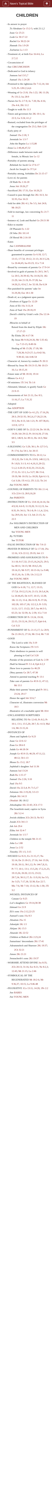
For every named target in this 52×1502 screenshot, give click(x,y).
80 (35, 143)
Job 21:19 (23, 280)
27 (27, 186)
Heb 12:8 (41, 126)
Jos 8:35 (43, 962)
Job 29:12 (23, 433)
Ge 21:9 (22, 907)
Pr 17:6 (15, 450)
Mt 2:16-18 (25, 237)
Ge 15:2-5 (27, 28)
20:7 (33, 608)
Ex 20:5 (39, 271)
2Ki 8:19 (32, 600)
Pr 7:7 (14, 869)
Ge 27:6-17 (34, 165)
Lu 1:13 (23, 49)
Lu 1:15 (30, 143)
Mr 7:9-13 (41, 544)
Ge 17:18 (39, 548)
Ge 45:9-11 (35, 681)
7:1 (28, 587)
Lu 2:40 (17, 148)
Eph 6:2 (39, 664)
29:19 (32, 553)
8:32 (29, 468)
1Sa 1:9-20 (23, 45)
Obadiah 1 (15, 800)
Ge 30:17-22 (21, 37)
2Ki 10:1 (37, 113)
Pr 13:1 (40, 676)
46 (23, 148)
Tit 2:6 (43, 480)
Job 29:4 (18, 826)
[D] (49, 751)
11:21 (14, 608)
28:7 (33, 723)
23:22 (38, 468)
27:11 (14, 472)
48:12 (17, 757)
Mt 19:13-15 (31, 365)
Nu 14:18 (34, 275)
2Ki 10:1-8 (23, 233)
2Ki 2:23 (33, 937)
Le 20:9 (44, 630)
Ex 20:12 (37, 455)
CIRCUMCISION (20, 66)
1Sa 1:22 (33, 92)
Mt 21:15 (20, 728)
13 (42, 506)
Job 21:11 (28, 395)
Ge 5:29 (26, 446)
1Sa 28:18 (28, 310)
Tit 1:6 (32, 382)
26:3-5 (42, 259)
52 (29, 148)
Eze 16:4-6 (34, 54)
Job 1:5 (40, 553)
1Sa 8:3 (28, 915)
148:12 (42, 459)
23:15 (30, 561)
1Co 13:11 (28, 988)
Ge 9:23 (32, 736)
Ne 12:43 (32, 719)
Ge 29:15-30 (43, 220)
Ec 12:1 (22, 472)
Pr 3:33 (42, 604)
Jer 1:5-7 (23, 139)
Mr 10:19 (22, 476)
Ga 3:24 (21, 118)
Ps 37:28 (33, 280)
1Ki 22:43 (27, 805)
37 (18, 984)
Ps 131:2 (16, 96)
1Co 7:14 (39, 263)
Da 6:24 (43, 284)
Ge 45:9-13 (22, 753)
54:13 (24, 566)
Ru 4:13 (21, 421)
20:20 (24, 873)
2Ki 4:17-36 (27, 335)
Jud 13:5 (22, 75)
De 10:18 (44, 429)
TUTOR (20, 540)
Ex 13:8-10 (33, 502)
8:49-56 (32, 344)
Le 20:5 (15, 275)
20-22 (41, 463)
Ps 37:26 (42, 600)
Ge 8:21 (22, 856)
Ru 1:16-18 (23, 182)
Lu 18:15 (19, 369)
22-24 (43, 416)
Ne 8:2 (42, 967)
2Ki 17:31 (23, 190)
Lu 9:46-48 (32, 984)
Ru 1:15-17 (20, 775)
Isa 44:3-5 (41, 608)
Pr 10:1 (44, 689)
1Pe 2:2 (44, 988)
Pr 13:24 (32, 617)
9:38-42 (20, 357)
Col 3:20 (16, 480)
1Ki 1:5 (23, 924)
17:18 (35, 348)
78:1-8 (30, 510)
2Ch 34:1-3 (22, 821)
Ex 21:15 (32, 630)
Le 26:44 (16, 263)
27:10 (44, 433)
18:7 (28, 762)
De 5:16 (24, 459)
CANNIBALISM (22, 246)
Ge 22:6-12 (20, 741)
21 (41, 190)
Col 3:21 (16, 625)
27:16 (28, 634)
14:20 (36, 988)
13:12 (32, 885)
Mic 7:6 (15, 885)
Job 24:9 (42, 203)
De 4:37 (28, 595)
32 (31, 399)
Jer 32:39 (22, 612)
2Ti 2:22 (35, 480)
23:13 (21, 621)
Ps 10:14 (33, 433)
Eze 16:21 (23, 199)
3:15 (29, 851)
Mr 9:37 (25, 570)
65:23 (14, 612)
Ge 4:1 (32, 412)
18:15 (14, 574)
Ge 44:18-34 (22, 749)
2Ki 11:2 (24, 105)
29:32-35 (21, 416)
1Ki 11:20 (43, 92)
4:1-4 (29, 463)
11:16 (14, 399)
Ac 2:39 (25, 574)
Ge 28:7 (27, 672)
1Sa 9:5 (18, 783)
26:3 (41, 591)
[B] (3, 751)
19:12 (28, 259)
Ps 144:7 (38, 864)
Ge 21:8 (23, 92)
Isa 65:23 (29, 263)
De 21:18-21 (18, 634)
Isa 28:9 (25, 96)
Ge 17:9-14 (44, 267)
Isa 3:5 (45, 877)
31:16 (26, 967)
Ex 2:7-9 (23, 101)
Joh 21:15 (36, 514)
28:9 (27, 493)
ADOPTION (18, 408)
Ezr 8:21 (34, 967)
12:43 (14, 971)
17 (19, 399)
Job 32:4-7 (21, 830)
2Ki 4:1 (25, 203)
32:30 (32, 881)
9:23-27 (29, 352)
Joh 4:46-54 (31, 357)
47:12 (45, 681)
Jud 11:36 (34, 766)
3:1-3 (23, 463)
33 (41, 275)
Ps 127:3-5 (42, 446)
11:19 (28, 506)
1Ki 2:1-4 (42, 489)
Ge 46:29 (35, 668)
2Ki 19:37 (42, 945)
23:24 (17, 694)
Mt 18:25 (16, 207)
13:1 (19, 723)
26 (42, 468)
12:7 (44, 254)
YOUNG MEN (21, 484)
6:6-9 (21, 506)
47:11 (38, 753)
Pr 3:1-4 (30, 664)
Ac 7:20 (32, 101)
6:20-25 (21, 468)
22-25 (32, 911)
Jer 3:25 (15, 881)
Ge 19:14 (29, 903)
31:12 (38, 506)
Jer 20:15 (33, 450)
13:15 (14, 259)
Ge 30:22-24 (23, 41)
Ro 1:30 (40, 885)
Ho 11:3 (27, 109)
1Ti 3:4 (24, 382)
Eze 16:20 (34, 190)
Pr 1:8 (14, 463)
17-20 (37, 416)
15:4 (25, 600)
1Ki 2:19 (23, 792)
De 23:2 (32, 126)
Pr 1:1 (37, 510)
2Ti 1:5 (22, 851)
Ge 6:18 (37, 254)
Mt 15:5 (18, 685)
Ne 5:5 (33, 203)
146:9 (20, 438)
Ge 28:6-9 (20, 745)
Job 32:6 (29, 698)
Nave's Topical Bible (21, 3)
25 (37, 412)
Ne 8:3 (40, 817)
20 (34, 493)
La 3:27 (31, 472)
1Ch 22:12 (23, 553)
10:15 (36, 595)
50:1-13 (24, 757)
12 (16, 58)
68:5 (14, 438)
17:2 (41, 869)
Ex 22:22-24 (33, 429)
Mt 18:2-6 (34, 979)
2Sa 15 (22, 920)
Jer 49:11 (28, 438)
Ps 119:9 (33, 459)
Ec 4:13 (41, 723)
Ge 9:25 (23, 898)
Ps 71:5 (31, 787)
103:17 (23, 604)
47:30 (35, 672)
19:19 (14, 476)
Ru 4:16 (41, 101)
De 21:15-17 (41, 173)
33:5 (14, 421)
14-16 (42, 502)
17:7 (20, 259)
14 (43, 84)
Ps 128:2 (21, 88)
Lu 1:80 (19, 843)
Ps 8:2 (41, 719)
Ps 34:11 (21, 510)
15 (19, 570)
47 (26, 148)
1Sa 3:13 (25, 305)
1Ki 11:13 (16, 600)
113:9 (14, 425)
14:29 (14, 433)
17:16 (42, 412)
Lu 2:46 (32, 971)
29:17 (23, 694)
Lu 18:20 (33, 476)
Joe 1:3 (27, 514)
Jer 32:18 (33, 284)
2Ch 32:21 (19, 949)
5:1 (13, 468)
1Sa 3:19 (33, 642)
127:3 (21, 425)
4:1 (27, 118)
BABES (18, 992)
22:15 (14, 621)
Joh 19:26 (20, 186)
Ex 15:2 (20, 762)
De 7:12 (37, 84)
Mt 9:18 (25, 339)
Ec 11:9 (33, 877)
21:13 (35, 259)
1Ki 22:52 (23, 932)
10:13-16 (35, 570)
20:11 (21, 864)
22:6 (45, 510)
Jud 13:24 (23, 770)
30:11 (23, 877)
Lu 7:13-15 (22, 344)
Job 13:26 (43, 860)
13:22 (26, 608)
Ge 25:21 (19, 32)
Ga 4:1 (18, 378)
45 (22, 263)
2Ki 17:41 (39, 941)
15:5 (25, 723)
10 (34, 463)
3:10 (30, 779)
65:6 (23, 284)
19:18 (40, 617)
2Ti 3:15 (34, 647)
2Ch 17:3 (37, 805)
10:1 (21, 869)
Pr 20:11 (44, 361)
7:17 (23, 881)
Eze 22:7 (40, 881)
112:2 (33, 604)
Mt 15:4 (40, 472)
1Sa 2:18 (22, 135)
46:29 (32, 753)
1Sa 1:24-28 (23, 79)
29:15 (31, 621)
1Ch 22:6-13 (18, 493)
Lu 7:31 (25, 399)
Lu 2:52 (19, 847)
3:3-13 (35, 792)
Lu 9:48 (44, 570)
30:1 (33, 446)
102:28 (15, 604)
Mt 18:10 (27, 374)
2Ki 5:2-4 (18, 813)
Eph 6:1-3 (44, 476)
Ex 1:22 (25, 229)
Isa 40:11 (16, 566)
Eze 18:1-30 (27, 293)
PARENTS (19, 497)
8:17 (21, 561)
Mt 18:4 (32, 566)
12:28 (43, 595)
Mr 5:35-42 (41, 339)
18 (39, 433)
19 (34, 310)
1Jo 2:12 (34, 574)
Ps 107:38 (40, 421)
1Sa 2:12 (24, 911)
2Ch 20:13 (31, 817)
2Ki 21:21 (21, 954)
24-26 (32, 339)
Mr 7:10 (45, 634)
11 (37, 463)
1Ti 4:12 (25, 480)
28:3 (14, 416)
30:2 (29, 416)
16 (26, 369)
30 (19, 293)
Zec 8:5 (38, 395)
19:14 (35, 374)
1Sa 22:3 (20, 787)
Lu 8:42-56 (39, 352)
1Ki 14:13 (22, 796)
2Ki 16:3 (39, 195)
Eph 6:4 (42, 621)
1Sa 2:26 (22, 779)
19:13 (14, 873)
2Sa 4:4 (15, 105)
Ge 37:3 (30, 169)
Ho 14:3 (38, 438)
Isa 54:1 (24, 450)
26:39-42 (24, 275)
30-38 (38, 903)
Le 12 (36, 156)
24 (38, 561)
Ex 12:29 (32, 301)
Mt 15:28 (27, 348)
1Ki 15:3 (22, 928)
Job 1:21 (30, 421)
